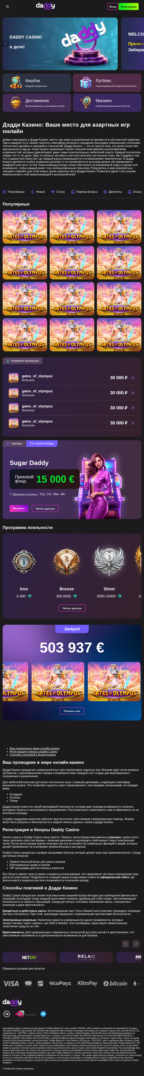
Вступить (19, 508)
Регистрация (129, 6)
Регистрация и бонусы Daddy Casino (33, 751)
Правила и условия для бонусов (24, 968)
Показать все (72, 711)
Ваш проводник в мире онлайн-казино (35, 748)
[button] (5, 43)
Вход (113, 6)
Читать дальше (45, 508)
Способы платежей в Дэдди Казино (33, 754)
